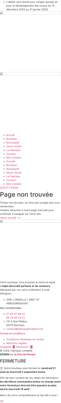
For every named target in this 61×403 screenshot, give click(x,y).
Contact (11, 153)
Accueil (10, 135)
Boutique (11, 138)
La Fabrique (13, 150)
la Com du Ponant (24, 354)
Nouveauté (12, 142)
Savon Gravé (13, 146)
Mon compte (13, 157)
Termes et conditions (12, 333)
